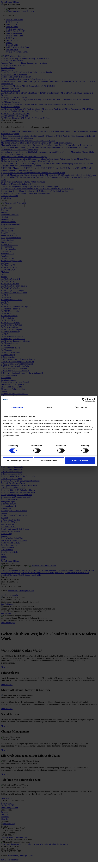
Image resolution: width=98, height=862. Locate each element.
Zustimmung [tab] (17, 407)
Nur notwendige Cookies (18, 461)
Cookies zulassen (80, 461)
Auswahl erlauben (49, 461)
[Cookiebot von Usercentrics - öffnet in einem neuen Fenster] (84, 400)
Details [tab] (49, 407)
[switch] (37, 450)
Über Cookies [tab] (81, 407)
